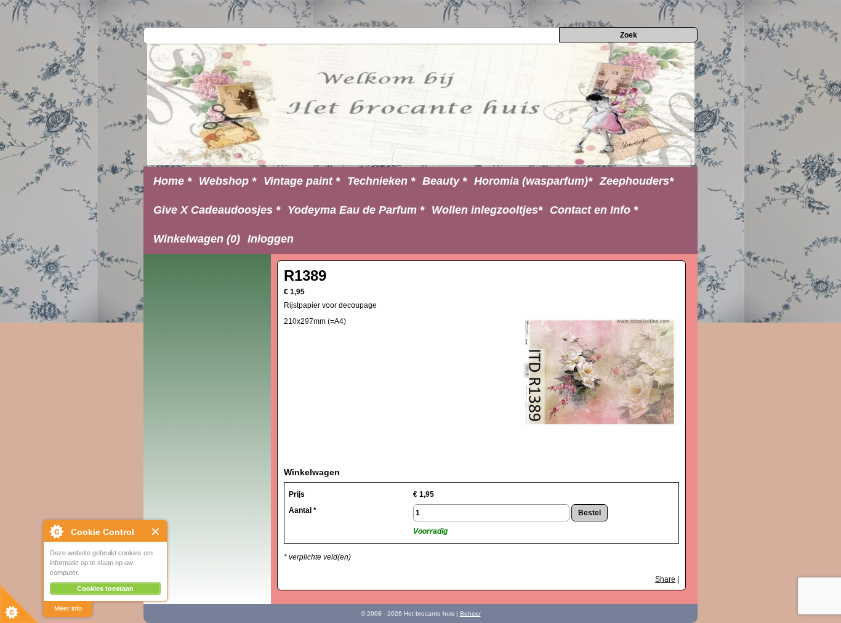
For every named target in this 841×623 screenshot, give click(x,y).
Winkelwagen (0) (196, 239)
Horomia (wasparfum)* (533, 181)
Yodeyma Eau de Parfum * (356, 210)
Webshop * (227, 181)
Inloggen (270, 239)
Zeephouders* (637, 181)
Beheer (470, 613)
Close (156, 532)
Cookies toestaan (105, 588)
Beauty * (444, 181)
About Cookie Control (56, 531)
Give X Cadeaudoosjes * (216, 210)
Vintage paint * (302, 181)
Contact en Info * (594, 210)
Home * (172, 181)
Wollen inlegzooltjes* (487, 210)
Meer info (68, 608)
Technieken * (381, 181)
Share (665, 579)
